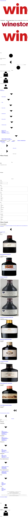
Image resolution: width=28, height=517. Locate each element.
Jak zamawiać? (3, 433)
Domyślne (7, 225)
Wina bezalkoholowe (4, 472)
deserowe (2, 211)
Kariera (2, 490)
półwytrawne (2, 207)
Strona (1, 232)
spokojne (2, 219)
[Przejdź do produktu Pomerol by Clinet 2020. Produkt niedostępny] (9, 275)
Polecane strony (3, 484)
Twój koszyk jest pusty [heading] (3, 83)
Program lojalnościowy (4, 431)
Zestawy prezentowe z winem (5, 457)
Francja (2, 188)
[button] (17, 70)
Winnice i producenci (4, 450)
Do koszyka (2, 341)
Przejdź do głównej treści (3, 0)
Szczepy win (3, 451)
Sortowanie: (1, 225)
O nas (2, 482)
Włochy (2, 190)
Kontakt (3, 488)
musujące (2, 217)
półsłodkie (2, 209)
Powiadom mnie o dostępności (4, 256)
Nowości (14, 140)
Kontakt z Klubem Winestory (10, 20)
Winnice (8, 141)
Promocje (13, 141)
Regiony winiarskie (4, 455)
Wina (2, 449)
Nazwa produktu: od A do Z (11, 225)
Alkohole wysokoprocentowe (5, 466)
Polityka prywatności (4, 434)
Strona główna (3, 142)
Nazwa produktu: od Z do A (18, 225)
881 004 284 (3, 20)
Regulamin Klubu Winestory (5, 432)
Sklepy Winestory (4, 483)
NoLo (8, 140)
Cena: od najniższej (24, 225)
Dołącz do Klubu (2, 90)
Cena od (1, 181)
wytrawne (2, 205)
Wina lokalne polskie (4, 468)
